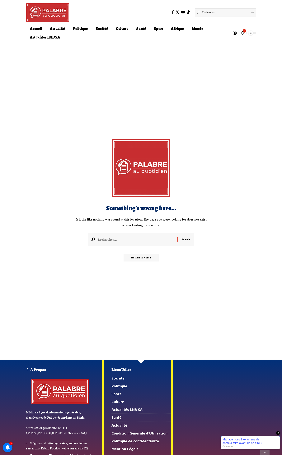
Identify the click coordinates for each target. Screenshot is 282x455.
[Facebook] (173, 12)
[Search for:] (136, 239)
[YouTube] (183, 12)
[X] (177, 12)
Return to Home (141, 257)
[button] (235, 33)
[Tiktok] (188, 12)
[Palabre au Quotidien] (47, 12)
